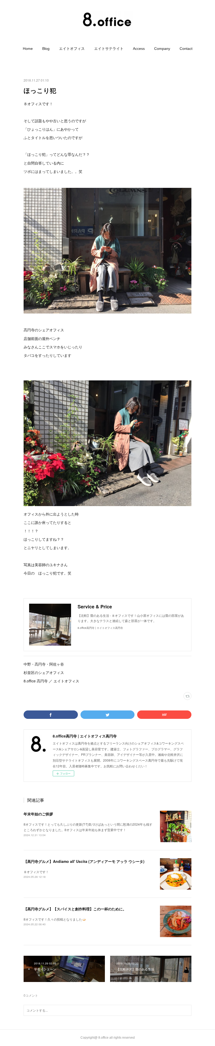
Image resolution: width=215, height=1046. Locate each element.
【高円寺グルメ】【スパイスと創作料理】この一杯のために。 (75, 908)
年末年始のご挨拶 (38, 813)
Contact (186, 48)
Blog (46, 48)
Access (139, 48)
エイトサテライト (108, 48)
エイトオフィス (72, 48)
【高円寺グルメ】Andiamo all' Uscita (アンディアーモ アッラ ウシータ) (84, 861)
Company (162, 48)
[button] (28, 48)
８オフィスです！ (36, 871)
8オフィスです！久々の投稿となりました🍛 (55, 919)
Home (28, 48)
